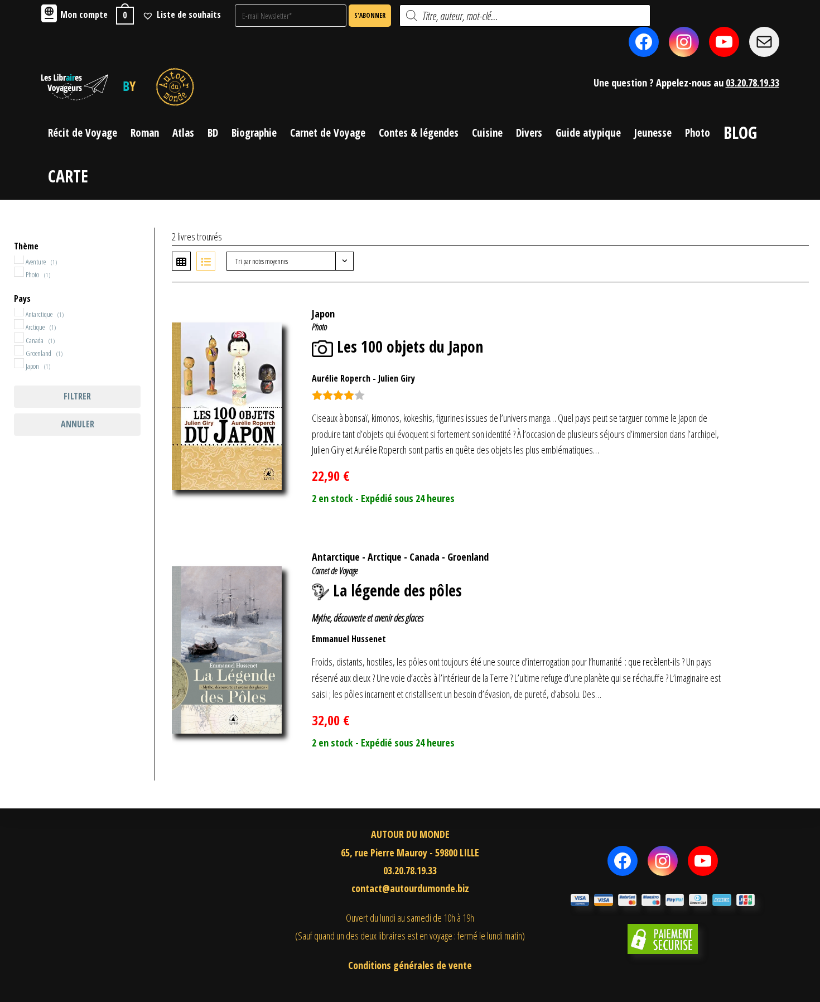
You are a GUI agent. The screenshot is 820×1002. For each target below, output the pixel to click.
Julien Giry (396, 378)
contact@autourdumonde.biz (410, 888)
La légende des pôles (397, 590)
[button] (782, 308)
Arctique (385, 556)
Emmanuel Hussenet (349, 639)
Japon (323, 313)
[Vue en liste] (205, 261)
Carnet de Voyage (335, 571)
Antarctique (336, 556)
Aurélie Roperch (341, 378)
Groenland (468, 556)
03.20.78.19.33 (752, 82)
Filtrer (77, 396)
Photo (319, 327)
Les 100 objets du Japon (410, 346)
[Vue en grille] (181, 261)
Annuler (77, 424)
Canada (424, 556)
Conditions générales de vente (410, 965)
